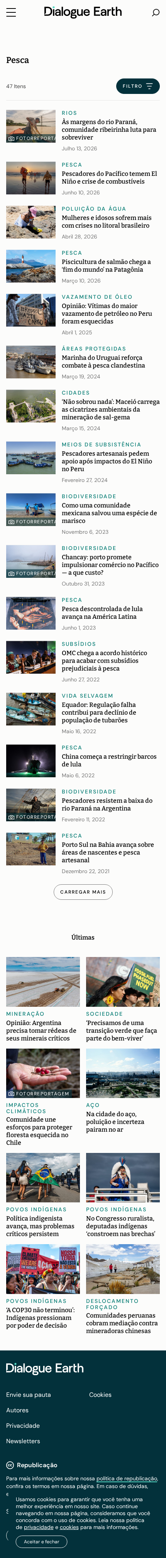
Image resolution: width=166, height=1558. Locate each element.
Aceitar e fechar (41, 1542)
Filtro (132, 86)
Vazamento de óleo (97, 296)
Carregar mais (83, 892)
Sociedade (104, 1013)
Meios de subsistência (102, 444)
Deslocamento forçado (112, 1304)
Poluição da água (94, 208)
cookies (69, 1527)
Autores (17, 1410)
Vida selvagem (87, 695)
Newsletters (23, 1441)
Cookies (100, 1395)
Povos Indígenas (36, 1209)
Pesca (72, 164)
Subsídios (79, 643)
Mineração (25, 1013)
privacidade (39, 1527)
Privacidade (23, 1426)
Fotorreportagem (42, 138)
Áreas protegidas (94, 348)
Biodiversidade (89, 496)
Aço (93, 1105)
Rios (69, 112)
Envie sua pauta (28, 1395)
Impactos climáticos (26, 1108)
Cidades (76, 392)
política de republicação (127, 1478)
